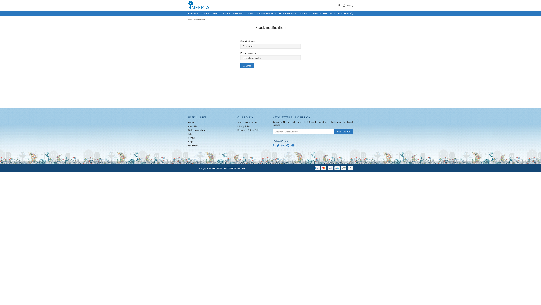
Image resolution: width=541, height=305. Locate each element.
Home (190, 19)
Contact (191, 137)
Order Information (196, 130)
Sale (190, 134)
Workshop (193, 145)
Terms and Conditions (247, 122)
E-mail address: (248, 41)
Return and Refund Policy (249, 130)
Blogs (190, 141)
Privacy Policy (243, 126)
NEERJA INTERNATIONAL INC (198, 5)
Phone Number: (248, 53)
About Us (192, 126)
